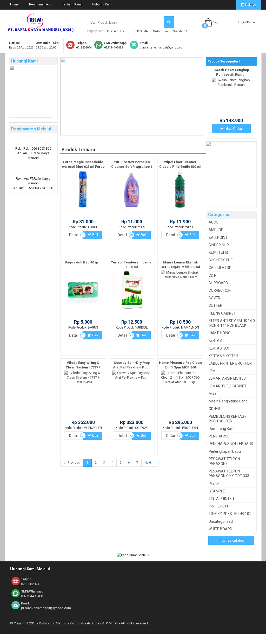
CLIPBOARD (218, 283)
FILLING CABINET (222, 313)
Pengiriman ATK (40, 4)
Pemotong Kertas (223, 429)
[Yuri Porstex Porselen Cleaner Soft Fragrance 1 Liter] (131, 209)
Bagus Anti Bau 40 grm (83, 262)
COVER (214, 298)
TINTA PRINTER (221, 499)
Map (212, 394)
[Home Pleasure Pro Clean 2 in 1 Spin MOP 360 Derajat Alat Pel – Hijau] (180, 382)
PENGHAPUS (219, 436)
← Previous (72, 462)
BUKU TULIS (218, 252)
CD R (212, 275)
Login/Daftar (246, 22)
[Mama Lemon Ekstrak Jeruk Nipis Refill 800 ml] (180, 277)
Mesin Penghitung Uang (228, 401)
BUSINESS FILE (221, 260)
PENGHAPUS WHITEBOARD (231, 444)
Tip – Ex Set (218, 506)
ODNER (214, 409)
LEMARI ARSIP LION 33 (227, 378)
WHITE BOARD (220, 529)
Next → (150, 462)
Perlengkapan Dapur (225, 451)
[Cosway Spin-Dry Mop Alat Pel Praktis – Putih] (131, 377)
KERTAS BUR (115, 31)
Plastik (214, 484)
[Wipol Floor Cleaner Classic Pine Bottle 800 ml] (180, 209)
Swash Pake (181, 31)
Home (14, 4)
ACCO (213, 222)
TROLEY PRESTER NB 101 (230, 514)
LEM (212, 371)
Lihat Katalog (233, 540)
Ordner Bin (160, 31)
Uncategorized (221, 521)
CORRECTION (220, 290)
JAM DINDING (219, 333)
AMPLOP (216, 230)
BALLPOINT (218, 237)
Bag (215, 22)
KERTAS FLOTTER (223, 356)
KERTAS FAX (219, 348)
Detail (73, 235)
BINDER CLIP (219, 245)
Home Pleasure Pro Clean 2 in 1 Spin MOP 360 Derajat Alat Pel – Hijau (180, 367)
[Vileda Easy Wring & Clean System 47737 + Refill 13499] (83, 382)
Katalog (250, 4)
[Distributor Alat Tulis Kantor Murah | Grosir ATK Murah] (41, 29)
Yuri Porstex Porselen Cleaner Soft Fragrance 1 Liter (131, 166)
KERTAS (215, 340)
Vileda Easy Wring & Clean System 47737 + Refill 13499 (83, 367)
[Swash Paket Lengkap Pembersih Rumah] (231, 85)
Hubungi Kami (102, 4)
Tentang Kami (72, 4)
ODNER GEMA (138, 31)
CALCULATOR (220, 268)
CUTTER (215, 305)
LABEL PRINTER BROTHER (230, 363)
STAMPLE (217, 491)
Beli (94, 235)
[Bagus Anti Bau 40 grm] (83, 309)
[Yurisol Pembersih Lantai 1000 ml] (131, 309)
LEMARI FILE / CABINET (228, 386)
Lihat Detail (233, 129)
